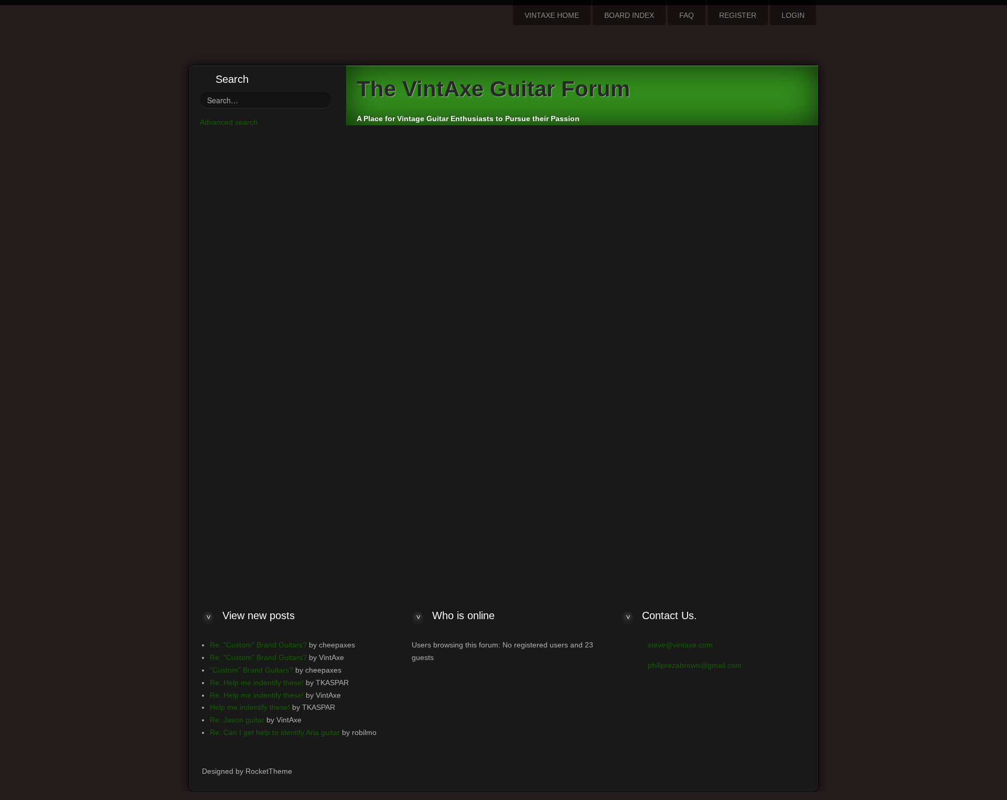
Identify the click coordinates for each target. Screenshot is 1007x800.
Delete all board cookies (697, 382)
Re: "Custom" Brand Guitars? (258, 645)
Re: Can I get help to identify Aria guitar (275, 732)
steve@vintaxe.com (680, 645)
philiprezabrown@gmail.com (695, 665)
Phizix (442, 180)
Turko (717, 242)
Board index (386, 382)
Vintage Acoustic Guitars (398, 147)
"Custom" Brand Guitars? (251, 670)
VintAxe (413, 180)
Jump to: (585, 356)
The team (641, 382)
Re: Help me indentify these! (257, 682)
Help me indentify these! (250, 707)
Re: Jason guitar (237, 720)
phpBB (545, 422)
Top (791, 294)
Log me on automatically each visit (268, 538)
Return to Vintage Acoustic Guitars (417, 341)
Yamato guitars (402, 243)
